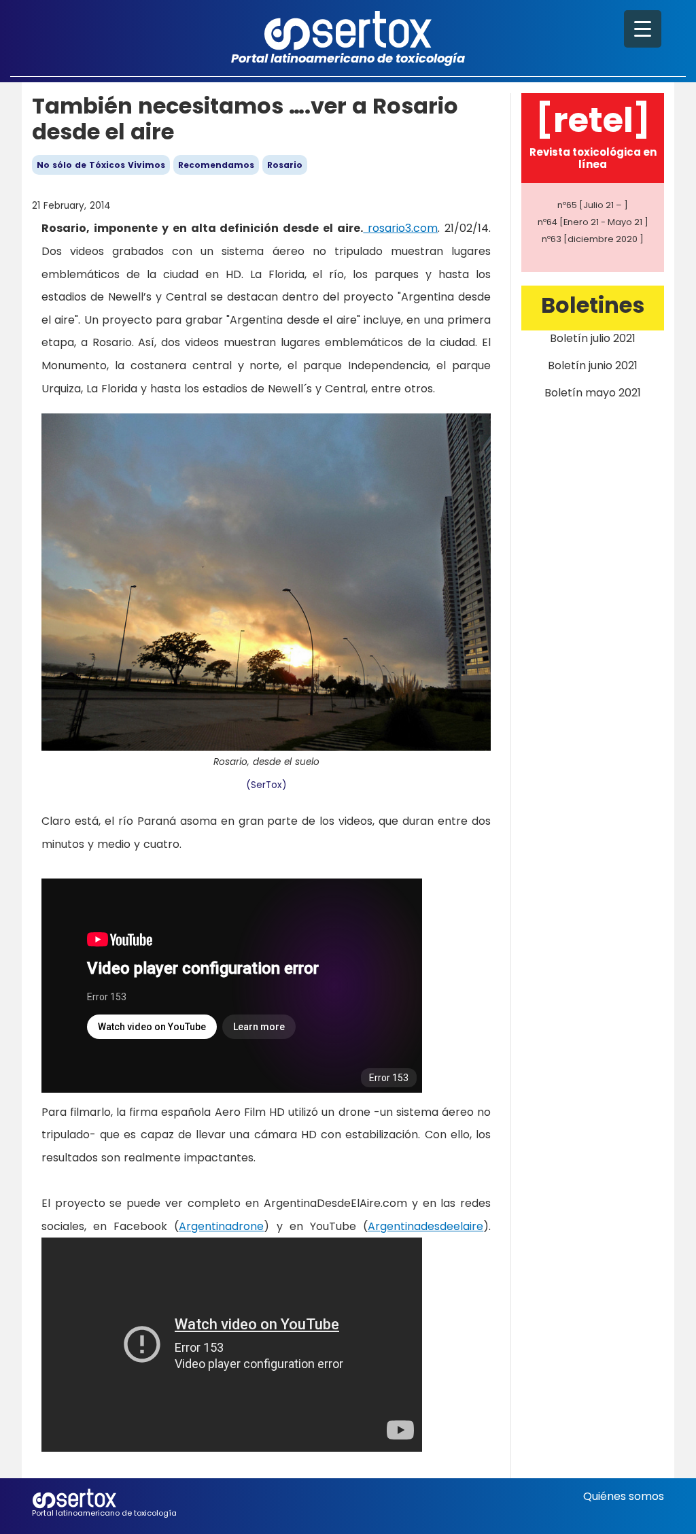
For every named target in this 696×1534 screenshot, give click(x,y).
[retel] (593, 120)
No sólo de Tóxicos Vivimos (101, 165)
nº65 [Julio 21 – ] (592, 205)
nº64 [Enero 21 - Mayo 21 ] (593, 222)
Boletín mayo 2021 (592, 392)
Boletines (592, 305)
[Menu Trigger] (642, 29)
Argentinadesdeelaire (425, 1226)
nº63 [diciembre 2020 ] (593, 239)
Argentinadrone (221, 1226)
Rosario (284, 165)
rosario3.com (400, 228)
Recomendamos (216, 165)
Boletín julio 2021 (593, 338)
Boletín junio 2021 (593, 365)
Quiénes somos (623, 1496)
